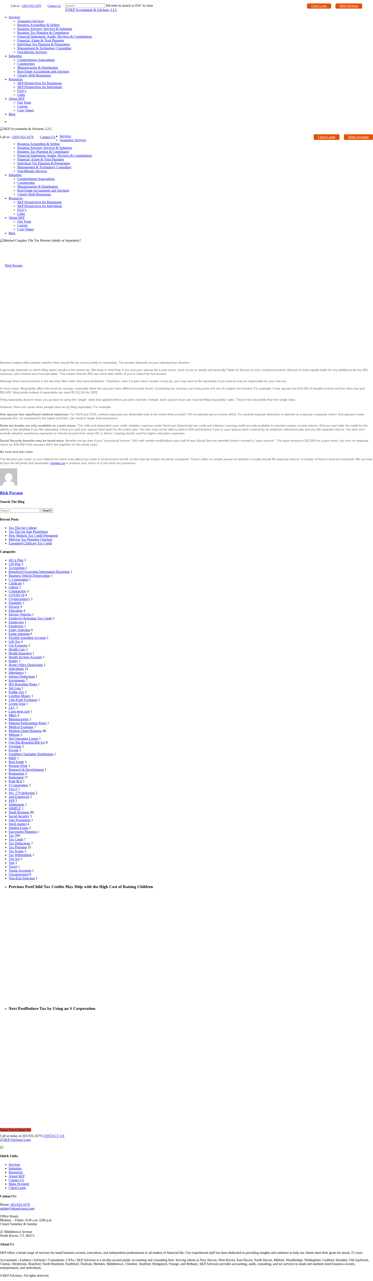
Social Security (19, 816)
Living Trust (17, 703)
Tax (2, 244)
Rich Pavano (13, 265)
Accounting (17, 568)
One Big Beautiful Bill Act (27, 742)
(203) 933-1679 (31, 6)
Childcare (15, 583)
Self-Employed (19, 797)
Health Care (17, 649)
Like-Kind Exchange (23, 700)
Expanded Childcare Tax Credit (30, 543)
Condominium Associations (36, 60)
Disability (15, 603)
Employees (16, 622)
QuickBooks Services (32, 52)
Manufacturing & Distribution (37, 67)
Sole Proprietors (19, 820)
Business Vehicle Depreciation (29, 575)
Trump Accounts (20, 870)
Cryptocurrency (19, 599)
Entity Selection (19, 630)
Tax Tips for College (23, 528)
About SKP (17, 98)
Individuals (16, 669)
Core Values (25, 110)
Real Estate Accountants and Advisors (43, 71)
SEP (11, 800)
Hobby (13, 661)
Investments (17, 680)
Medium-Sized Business (25, 731)
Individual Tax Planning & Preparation (43, 44)
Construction (26, 64)
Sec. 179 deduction (22, 793)
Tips (11, 863)
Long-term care (19, 711)
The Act (14, 859)
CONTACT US (53, 1136)
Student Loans (18, 828)
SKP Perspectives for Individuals (39, 87)
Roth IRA (15, 781)
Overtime (15, 746)
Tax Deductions (19, 843)
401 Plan (16, 560)
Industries (15, 56)
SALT (13, 789)
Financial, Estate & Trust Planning (40, 40)
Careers (22, 106)
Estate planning (19, 634)
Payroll (13, 750)
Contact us (57, 463)
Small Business (19, 812)
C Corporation (18, 579)
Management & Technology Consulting (44, 48)
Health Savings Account (25, 657)
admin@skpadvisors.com (17, 1208)
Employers (16, 626)
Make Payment (349, 6)
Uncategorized (18, 874)
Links (21, 95)
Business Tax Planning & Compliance (43, 32)
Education (15, 610)
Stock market (18, 824)
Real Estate (16, 762)
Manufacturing (19, 719)
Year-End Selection (22, 878)
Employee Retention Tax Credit (30, 618)
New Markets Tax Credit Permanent (33, 535)
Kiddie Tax (16, 692)
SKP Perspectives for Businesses (39, 83)
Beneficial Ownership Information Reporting (39, 572)
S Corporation (18, 785)
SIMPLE (15, 808)
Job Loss (15, 688)
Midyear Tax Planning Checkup (30, 539)
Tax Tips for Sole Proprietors (28, 531)
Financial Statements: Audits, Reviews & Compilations (54, 36)
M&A (13, 715)
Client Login (319, 6)
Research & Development (26, 769)
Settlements (16, 804)
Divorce (14, 606)
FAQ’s (21, 91)
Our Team (24, 102)
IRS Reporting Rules (23, 684)
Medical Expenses (21, 727)
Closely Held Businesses (34, 75)
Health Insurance (20, 653)
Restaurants (16, 773)
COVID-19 (16, 595)
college (13, 587)
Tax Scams (16, 851)
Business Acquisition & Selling (38, 25)
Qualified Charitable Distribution (31, 754)
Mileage (14, 735)
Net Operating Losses (23, 738)
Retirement (16, 777)
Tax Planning (18, 847)
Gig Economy (18, 645)
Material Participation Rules (27, 723)
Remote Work (18, 766)
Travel (13, 866)
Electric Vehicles (20, 614)
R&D (12, 758)
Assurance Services (30, 21)
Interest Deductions (22, 676)
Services (14, 17)
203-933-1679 (20, 1204)
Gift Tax (14, 641)
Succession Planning (23, 832)
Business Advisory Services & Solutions (44, 29)
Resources (16, 79)
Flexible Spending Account (27, 638)
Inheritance (16, 672)
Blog (12, 114)
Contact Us (54, 6)
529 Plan (15, 564)
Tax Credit (16, 839)
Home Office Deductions (26, 665)
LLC (12, 707)
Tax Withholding (20, 855)
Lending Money (20, 696)
